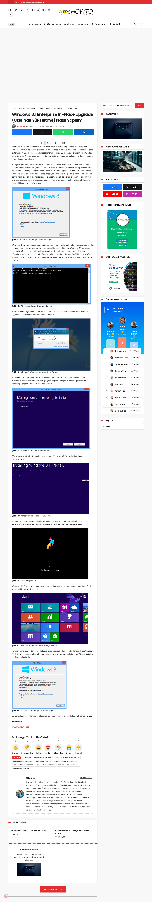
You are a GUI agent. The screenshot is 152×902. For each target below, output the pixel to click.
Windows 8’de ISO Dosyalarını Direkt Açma (72, 832)
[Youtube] (32, 10)
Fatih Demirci (121, 377)
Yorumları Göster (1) (51, 889)
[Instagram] (27, 10)
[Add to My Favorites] (42, 143)
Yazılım (84, 24)
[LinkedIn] (21, 10)
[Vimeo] (10, 14)
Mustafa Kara (110, 332)
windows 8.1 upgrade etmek (45, 765)
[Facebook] (10, 10)
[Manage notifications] (6, 896)
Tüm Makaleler (54, 24)
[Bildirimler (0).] (140, 24)
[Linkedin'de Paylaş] (84, 132)
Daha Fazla (100, 24)
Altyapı (70, 24)
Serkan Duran (134, 332)
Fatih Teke (120, 391)
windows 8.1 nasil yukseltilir (23, 765)
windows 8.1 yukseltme (21, 768)
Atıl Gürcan (21, 126)
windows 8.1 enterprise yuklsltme (67, 758)
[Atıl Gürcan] (21, 793)
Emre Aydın (122, 327)
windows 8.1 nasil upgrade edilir (65, 761)
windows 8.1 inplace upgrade (23, 761)
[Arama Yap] (135, 24)
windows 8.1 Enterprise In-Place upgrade (39, 758)
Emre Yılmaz (121, 397)
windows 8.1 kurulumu (43, 761)
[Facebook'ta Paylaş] (22, 132)
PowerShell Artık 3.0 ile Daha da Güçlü (28, 831)
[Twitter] (16, 10)
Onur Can (119, 384)
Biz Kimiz (117, 24)
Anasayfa (36, 24)
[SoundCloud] (38, 10)
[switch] (11, 24)
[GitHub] (49, 10)
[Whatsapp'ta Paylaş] (63, 132)
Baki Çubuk (120, 411)
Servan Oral (120, 371)
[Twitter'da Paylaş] (42, 132)
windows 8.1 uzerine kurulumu (68, 765)
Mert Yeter (120, 404)
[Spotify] (43, 10)
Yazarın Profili (86, 777)
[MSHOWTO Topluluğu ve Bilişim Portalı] (76, 12)
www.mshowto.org (20, 727)
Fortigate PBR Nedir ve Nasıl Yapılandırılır (29, 2)
